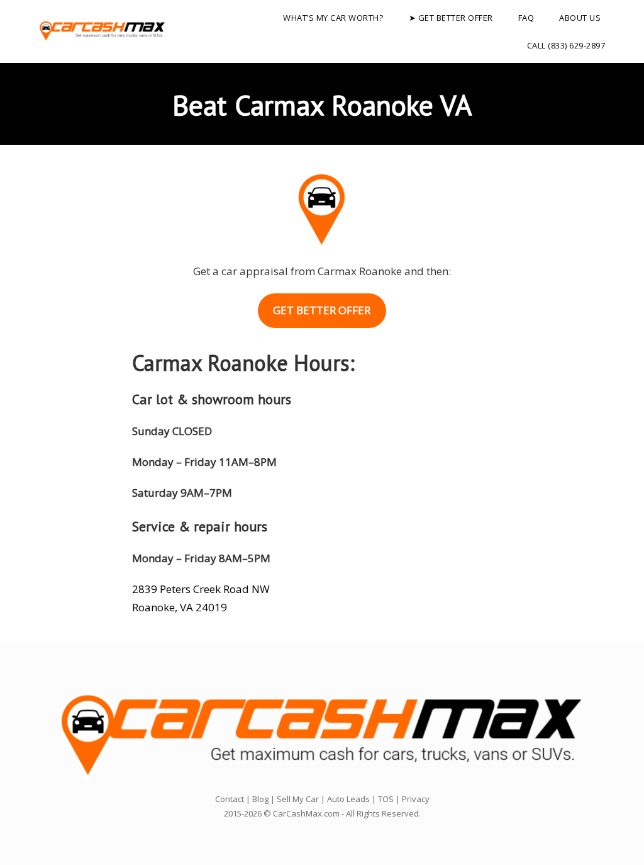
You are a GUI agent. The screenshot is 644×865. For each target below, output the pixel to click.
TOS (386, 799)
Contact (229, 799)
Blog (260, 799)
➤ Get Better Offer (451, 17)
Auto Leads (348, 799)
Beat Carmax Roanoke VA (322, 104)
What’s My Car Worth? (333, 17)
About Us (580, 17)
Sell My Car (298, 799)
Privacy (416, 799)
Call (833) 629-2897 (566, 45)
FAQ (526, 17)
